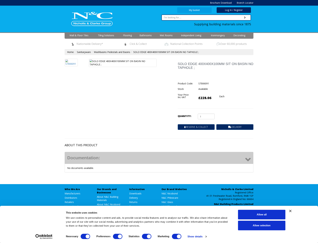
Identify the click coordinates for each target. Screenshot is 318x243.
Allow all (262, 214)
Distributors (71, 197)
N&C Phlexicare (169, 197)
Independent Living (191, 35)
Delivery (133, 197)
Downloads (135, 193)
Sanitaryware (84, 52)
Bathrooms (145, 35)
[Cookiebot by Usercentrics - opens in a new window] (43, 236)
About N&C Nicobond (108, 204)
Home (70, 52)
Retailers (69, 202)
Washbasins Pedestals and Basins (112, 52)
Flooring (127, 35)
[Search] (245, 17)
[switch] (117, 236)
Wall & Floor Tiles (79, 35)
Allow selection (261, 225)
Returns (133, 202)
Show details (195, 236)
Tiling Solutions (106, 35)
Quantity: (184, 116)
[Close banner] (290, 211)
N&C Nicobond (169, 193)
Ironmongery (218, 35)
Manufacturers (72, 193)
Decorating (239, 35)
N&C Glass (167, 202)
